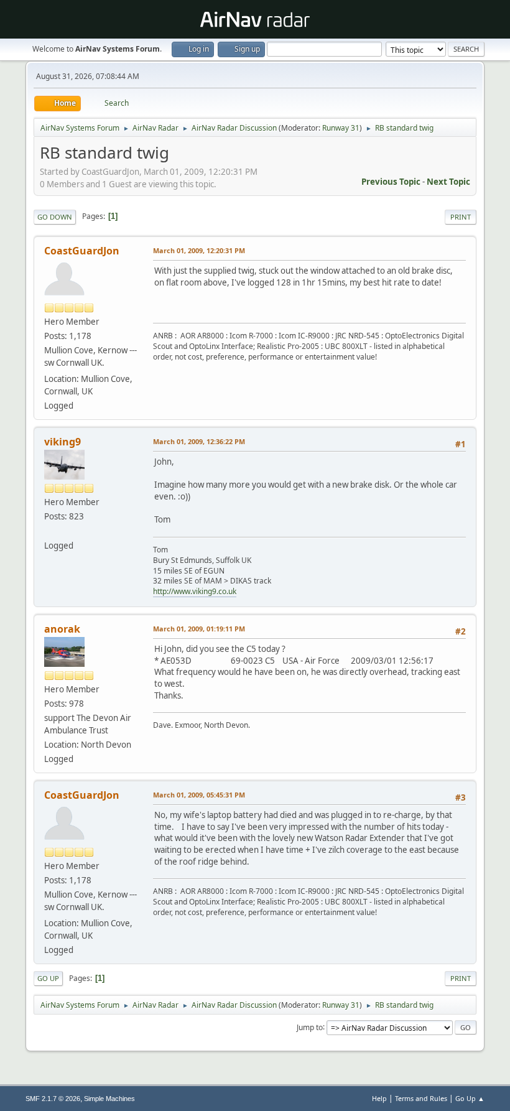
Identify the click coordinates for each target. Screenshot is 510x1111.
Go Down (54, 216)
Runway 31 (340, 128)
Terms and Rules (421, 1098)
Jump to (310, 1026)
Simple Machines (109, 1098)
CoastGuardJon (81, 251)
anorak (62, 629)
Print (460, 216)
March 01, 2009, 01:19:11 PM (199, 628)
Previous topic (390, 181)
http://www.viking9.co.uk (194, 591)
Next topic (448, 181)
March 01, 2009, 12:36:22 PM (199, 441)
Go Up (48, 978)
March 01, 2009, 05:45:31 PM (199, 794)
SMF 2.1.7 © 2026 (53, 1098)
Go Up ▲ (469, 1098)
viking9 (62, 442)
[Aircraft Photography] (49, 530)
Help (379, 1098)
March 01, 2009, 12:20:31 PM (199, 250)
